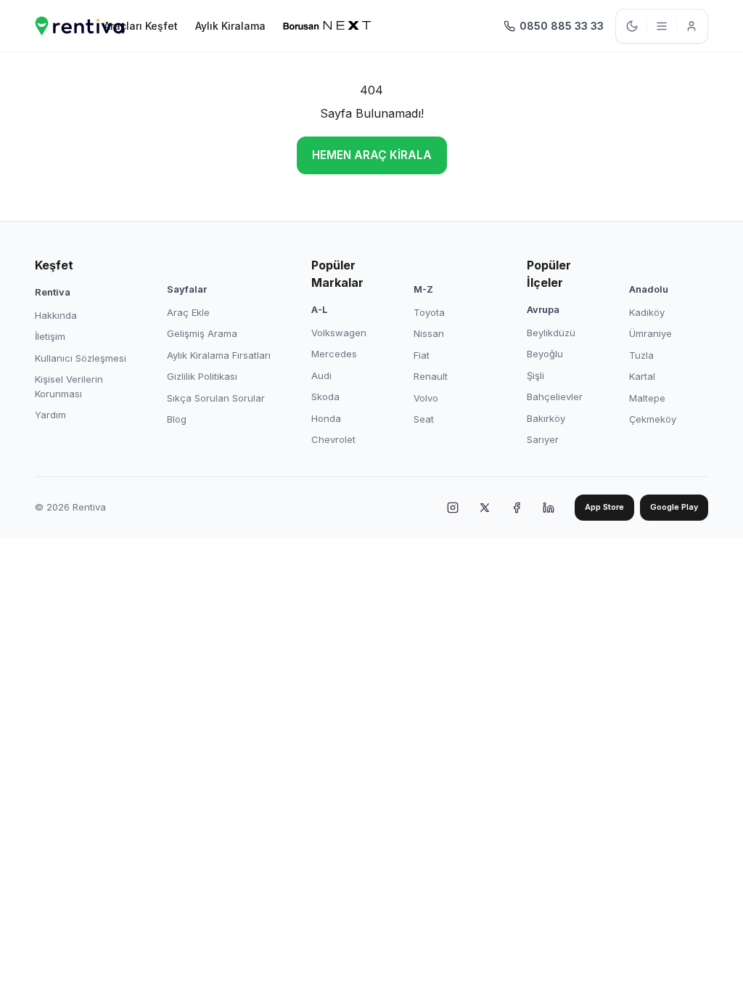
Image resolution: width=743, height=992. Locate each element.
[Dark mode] (632, 26)
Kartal (642, 376)
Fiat (422, 355)
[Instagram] (452, 507)
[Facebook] (516, 507)
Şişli (535, 375)
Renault (431, 376)
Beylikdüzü (551, 332)
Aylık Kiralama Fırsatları (219, 355)
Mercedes (334, 353)
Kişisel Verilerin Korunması (69, 386)
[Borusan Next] (327, 26)
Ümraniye (650, 333)
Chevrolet (333, 439)
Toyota (429, 312)
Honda (326, 418)
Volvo (426, 398)
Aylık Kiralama (230, 26)
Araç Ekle (188, 312)
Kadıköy (647, 312)
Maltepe (647, 398)
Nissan (429, 333)
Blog (176, 419)
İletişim (50, 336)
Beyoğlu (545, 353)
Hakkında (56, 315)
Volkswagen (338, 332)
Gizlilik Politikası (202, 376)
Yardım (50, 414)
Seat (424, 419)
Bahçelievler (555, 396)
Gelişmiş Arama (202, 333)
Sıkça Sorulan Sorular (216, 398)
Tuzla (641, 355)
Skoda (325, 396)
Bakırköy (546, 418)
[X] (484, 507)
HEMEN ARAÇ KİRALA (372, 155)
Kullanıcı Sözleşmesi (80, 358)
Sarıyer (543, 439)
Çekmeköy (652, 419)
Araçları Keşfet (141, 26)
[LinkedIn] (548, 507)
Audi (321, 375)
